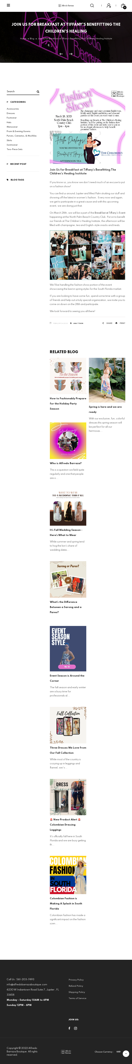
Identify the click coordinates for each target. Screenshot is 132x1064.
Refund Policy (76, 986)
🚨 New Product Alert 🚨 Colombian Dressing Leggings (104, 824)
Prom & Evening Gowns (18, 131)
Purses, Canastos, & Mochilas (22, 136)
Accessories (13, 109)
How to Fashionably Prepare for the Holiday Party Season (107, 403)
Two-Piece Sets (15, 149)
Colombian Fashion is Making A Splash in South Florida (105, 903)
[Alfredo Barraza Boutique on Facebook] (69, 1029)
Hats (9, 123)
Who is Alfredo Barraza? (105, 463)
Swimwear (12, 145)
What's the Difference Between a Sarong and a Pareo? (104, 607)
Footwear (12, 118)
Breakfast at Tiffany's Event (110, 213)
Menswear (12, 127)
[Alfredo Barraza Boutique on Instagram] (75, 1029)
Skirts (9, 141)
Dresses (11, 113)
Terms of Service (77, 998)
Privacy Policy (76, 980)
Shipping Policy (77, 992)
